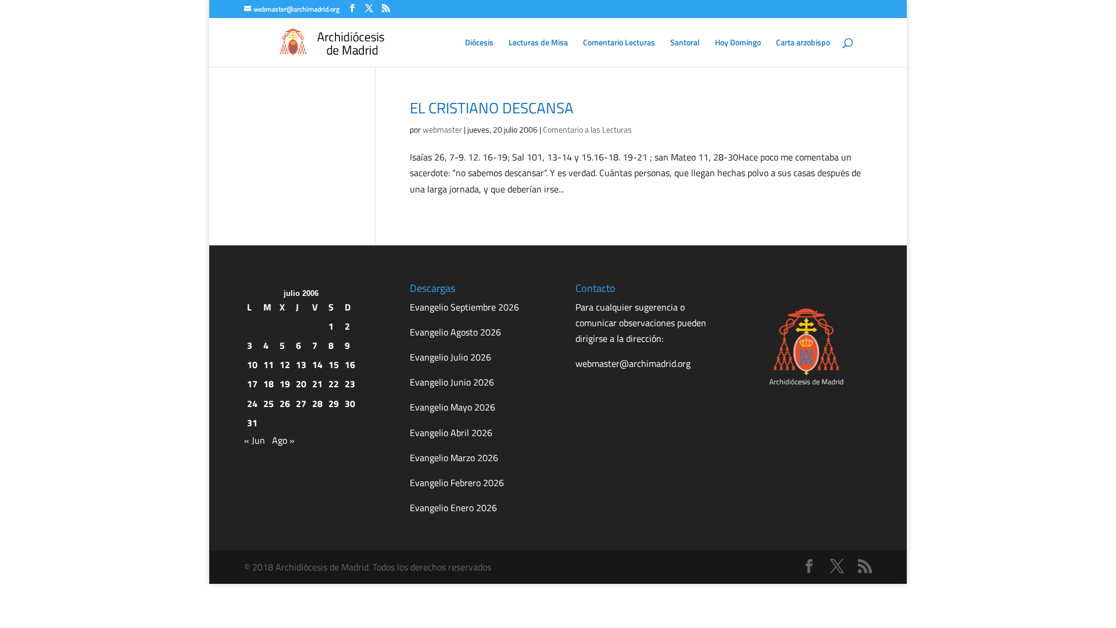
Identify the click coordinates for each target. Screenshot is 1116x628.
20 (301, 384)
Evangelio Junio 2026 (452, 382)
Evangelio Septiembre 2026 (464, 307)
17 (252, 384)
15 (333, 365)
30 (350, 404)
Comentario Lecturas (619, 43)
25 (268, 404)
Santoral (685, 43)
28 (317, 404)
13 (301, 365)
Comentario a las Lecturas (587, 129)
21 (317, 384)
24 (252, 404)
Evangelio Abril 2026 (451, 433)
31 (252, 423)
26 (285, 404)
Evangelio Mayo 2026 (452, 407)
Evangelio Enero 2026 (453, 508)
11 (268, 365)
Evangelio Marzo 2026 (454, 458)
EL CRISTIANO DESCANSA (492, 108)
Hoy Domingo (738, 43)
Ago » (283, 440)
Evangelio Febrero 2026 (457, 483)
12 (285, 365)
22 (333, 384)
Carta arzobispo (803, 43)
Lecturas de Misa (538, 43)
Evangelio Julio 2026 (450, 357)
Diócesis (479, 43)
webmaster (442, 129)
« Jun (254, 440)
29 (333, 404)
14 (317, 365)
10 (252, 365)
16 (350, 365)
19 (285, 384)
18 (268, 384)
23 (350, 384)
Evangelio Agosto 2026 (455, 332)
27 (301, 404)
